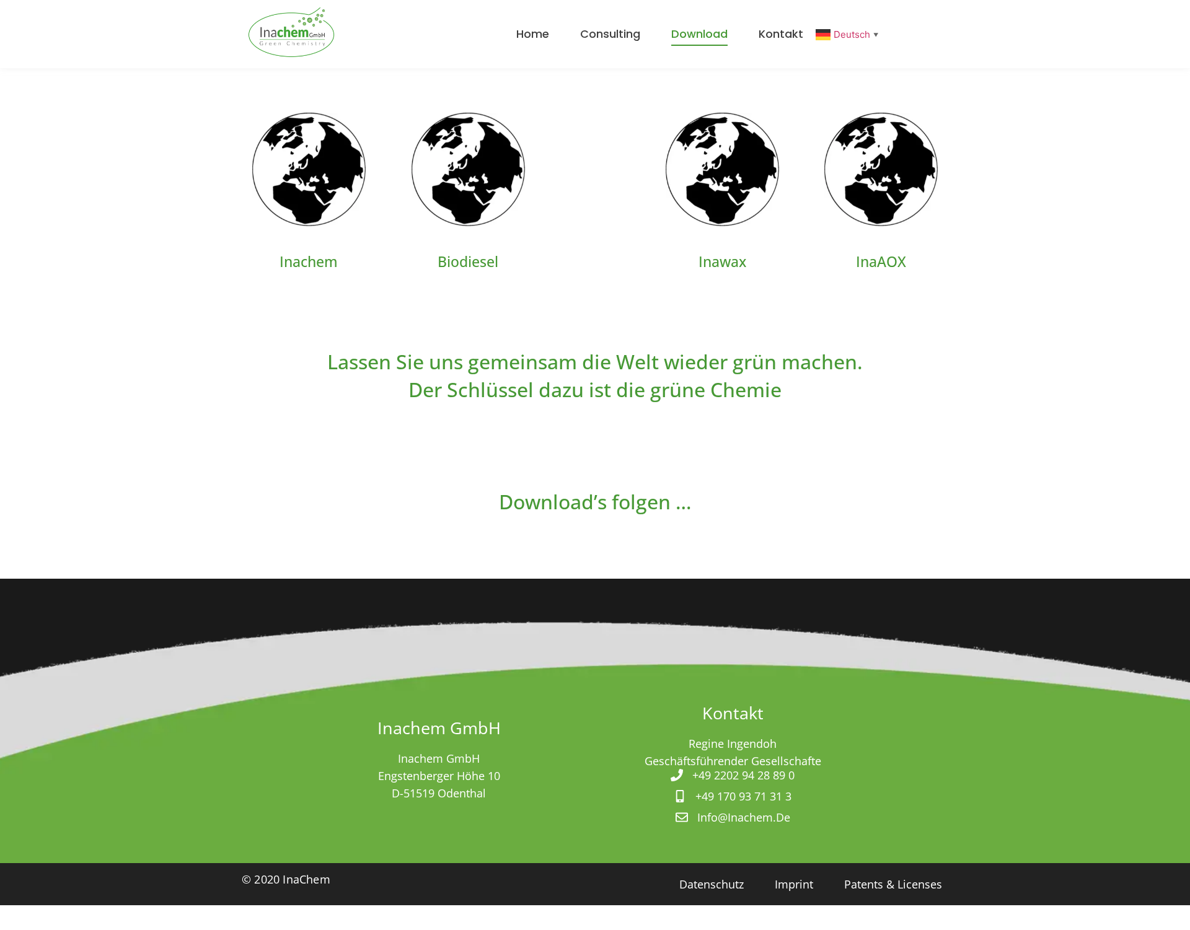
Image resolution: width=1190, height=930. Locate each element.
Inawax (722, 261)
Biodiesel (468, 261)
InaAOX (881, 261)
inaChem (305, 879)
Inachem (309, 261)
